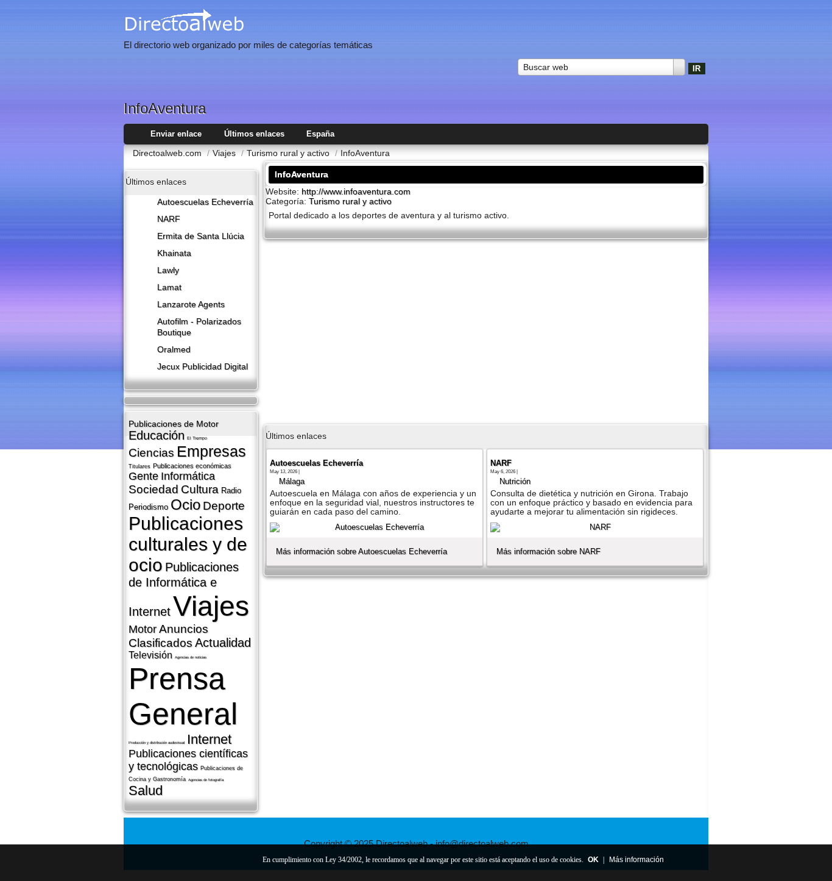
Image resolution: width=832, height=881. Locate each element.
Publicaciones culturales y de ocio (188, 544)
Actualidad (223, 642)
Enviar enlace (176, 133)
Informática (188, 476)
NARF (168, 219)
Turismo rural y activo (350, 201)
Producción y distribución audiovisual (157, 742)
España (320, 133)
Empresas (211, 451)
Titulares (139, 466)
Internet (209, 739)
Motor (143, 629)
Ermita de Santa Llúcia (200, 236)
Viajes (211, 606)
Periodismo (148, 507)
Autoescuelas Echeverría (205, 202)
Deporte (224, 505)
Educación (157, 435)
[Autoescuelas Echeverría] (374, 527)
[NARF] (595, 527)
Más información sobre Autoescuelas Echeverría (361, 551)
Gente (143, 476)
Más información (636, 859)
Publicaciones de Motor (174, 424)
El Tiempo (197, 438)
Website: (283, 191)
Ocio (185, 504)
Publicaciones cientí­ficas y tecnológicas (188, 759)
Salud (146, 790)
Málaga (292, 481)
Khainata (174, 253)
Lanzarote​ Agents (191, 304)
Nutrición (515, 481)
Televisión (150, 655)
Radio (231, 490)
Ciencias (151, 452)
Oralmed (174, 349)
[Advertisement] (486, 330)
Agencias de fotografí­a (206, 780)
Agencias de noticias (190, 657)
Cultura (200, 489)
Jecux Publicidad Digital (202, 366)
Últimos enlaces (254, 133)
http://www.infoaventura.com (356, 191)
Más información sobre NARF (548, 551)
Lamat (169, 287)
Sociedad (153, 489)
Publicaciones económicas (192, 465)
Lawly (168, 270)
